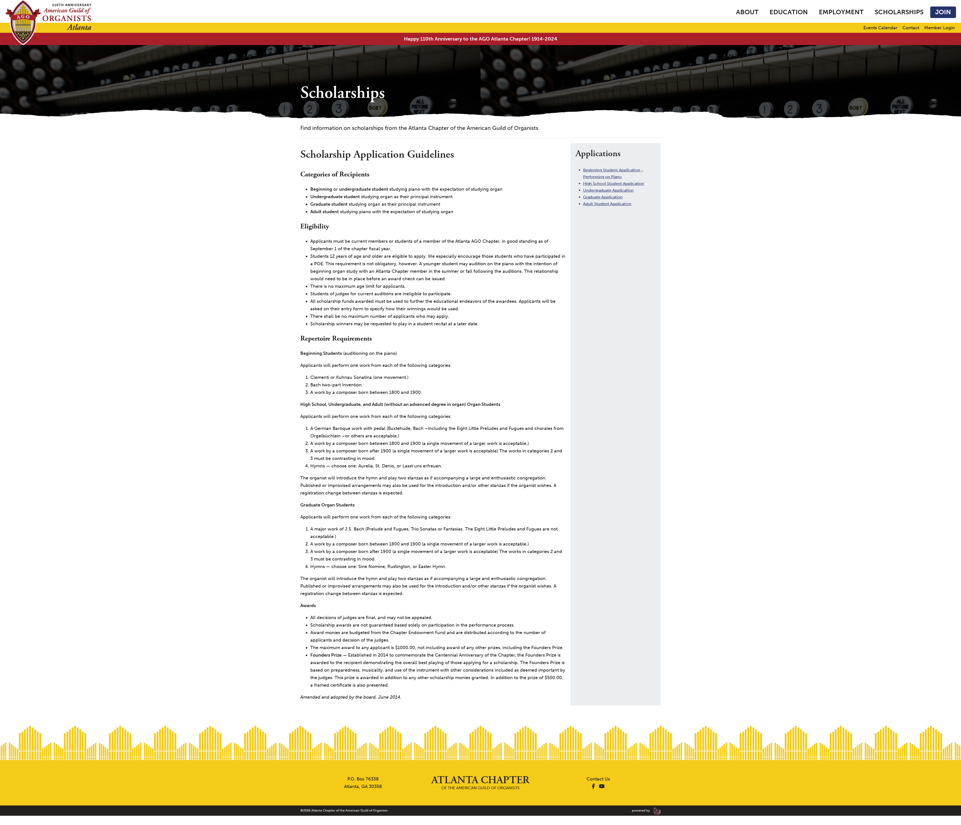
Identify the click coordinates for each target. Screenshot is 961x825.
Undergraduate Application (608, 190)
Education (789, 12)
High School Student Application (613, 183)
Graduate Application (603, 197)
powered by (641, 810)
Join (943, 12)
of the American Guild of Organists (480, 782)
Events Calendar (880, 28)
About (747, 12)
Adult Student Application (607, 203)
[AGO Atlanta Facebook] (593, 786)
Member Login (939, 28)
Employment (841, 12)
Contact (910, 28)
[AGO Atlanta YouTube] (602, 786)
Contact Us (598, 779)
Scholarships (899, 12)
